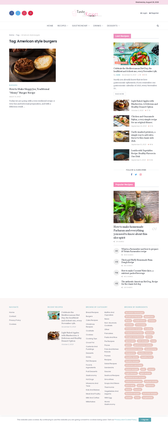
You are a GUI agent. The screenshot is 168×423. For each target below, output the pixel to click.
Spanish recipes (133, 393)
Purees (107, 355)
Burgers (13, 85)
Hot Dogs (90, 379)
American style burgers (30, 35)
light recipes (145, 373)
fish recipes (143, 341)
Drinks (97, 25)
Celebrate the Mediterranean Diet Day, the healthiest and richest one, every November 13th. (135, 70)
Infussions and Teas (92, 384)
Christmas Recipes (90, 325)
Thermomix (109, 387)
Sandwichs (109, 367)
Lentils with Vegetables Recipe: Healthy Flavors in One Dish (143, 153)
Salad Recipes (110, 363)
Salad (128, 389)
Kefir (143, 369)
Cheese (152, 321)
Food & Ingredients (91, 366)
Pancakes (108, 333)
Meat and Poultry (93, 394)
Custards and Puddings (92, 347)
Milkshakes (90, 401)
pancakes (130, 385)
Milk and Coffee (92, 397)
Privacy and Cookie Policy (125, 419)
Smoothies (109, 379)
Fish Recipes (91, 361)
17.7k (148, 110)
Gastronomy (80, 25)
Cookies (12, 324)
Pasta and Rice (110, 337)
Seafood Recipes (111, 375)
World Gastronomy (109, 403)
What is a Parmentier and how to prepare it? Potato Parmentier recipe (139, 250)
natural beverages (134, 381)
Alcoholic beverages (134, 313)
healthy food (146, 357)
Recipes (61, 25)
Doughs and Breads (134, 337)
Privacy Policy (15, 320)
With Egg (108, 397)
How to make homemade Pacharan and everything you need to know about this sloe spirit (130, 232)
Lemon (151, 369)
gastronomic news (134, 349)
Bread (128, 321)
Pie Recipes (109, 341)
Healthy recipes (132, 361)
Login (144, 13)
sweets (129, 397)
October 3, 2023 (137, 110)
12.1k (151, 126)
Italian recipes (132, 369)
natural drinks (151, 381)
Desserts (112, 25)
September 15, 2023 (138, 144)
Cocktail (148, 329)
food (153, 341)
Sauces (107, 371)
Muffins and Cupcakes (109, 313)
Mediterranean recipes (135, 377)
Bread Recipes (92, 312)
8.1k (145, 75)
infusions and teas (134, 365)
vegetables (148, 397)
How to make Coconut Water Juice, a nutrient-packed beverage (137, 272)
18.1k (151, 144)
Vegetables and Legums (111, 392)
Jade (118, 75)
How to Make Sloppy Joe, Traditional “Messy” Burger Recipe (29, 91)
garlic (128, 345)
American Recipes (133, 317)
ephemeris (130, 341)
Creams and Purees (134, 333)
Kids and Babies (93, 390)
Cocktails (90, 330)
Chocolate (140, 325)
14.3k (151, 160)
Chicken (129, 325)
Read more (119, 94)
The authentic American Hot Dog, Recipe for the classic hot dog (139, 283)
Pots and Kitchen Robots (111, 350)
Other (106, 329)
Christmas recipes (134, 329)
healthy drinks (132, 357)
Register (155, 13)
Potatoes (150, 385)
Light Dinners (131, 373)
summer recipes (150, 393)
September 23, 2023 (138, 126)
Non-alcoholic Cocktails (110, 324)
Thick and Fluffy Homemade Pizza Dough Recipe (136, 261)
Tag (17, 35)
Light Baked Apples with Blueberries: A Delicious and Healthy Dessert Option (144, 104)
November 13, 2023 (129, 75)
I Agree (144, 419)
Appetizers (149, 317)
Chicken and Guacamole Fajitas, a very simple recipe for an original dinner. (144, 119)
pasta (140, 385)
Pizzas (107, 345)
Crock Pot (90, 342)
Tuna (137, 397)
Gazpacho (130, 353)
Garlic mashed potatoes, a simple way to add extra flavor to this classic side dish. (143, 136)
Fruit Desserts (91, 371)
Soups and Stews (111, 383)
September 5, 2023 (138, 160)
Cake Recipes (92, 320)
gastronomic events (143, 345)
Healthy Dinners (145, 353)
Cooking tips (91, 338)
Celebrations (139, 321)
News (106, 319)
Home (50, 25)
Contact (12, 316)
